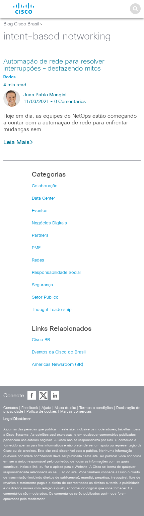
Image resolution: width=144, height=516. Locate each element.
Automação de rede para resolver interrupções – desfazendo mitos (53, 65)
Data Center (43, 198)
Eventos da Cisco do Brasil (59, 352)
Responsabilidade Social (56, 273)
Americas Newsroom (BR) (57, 365)
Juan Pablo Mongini (44, 95)
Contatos (10, 408)
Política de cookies (41, 411)
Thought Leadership (52, 310)
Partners (40, 235)
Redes (38, 260)
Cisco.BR (41, 340)
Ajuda (46, 408)
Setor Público (45, 297)
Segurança (42, 285)
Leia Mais (16, 142)
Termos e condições (96, 408)
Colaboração (45, 186)
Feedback (29, 408)
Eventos (40, 211)
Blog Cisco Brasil (21, 24)
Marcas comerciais (76, 411)
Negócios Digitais (49, 223)
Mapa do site (65, 408)
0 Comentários (70, 101)
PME (36, 248)
